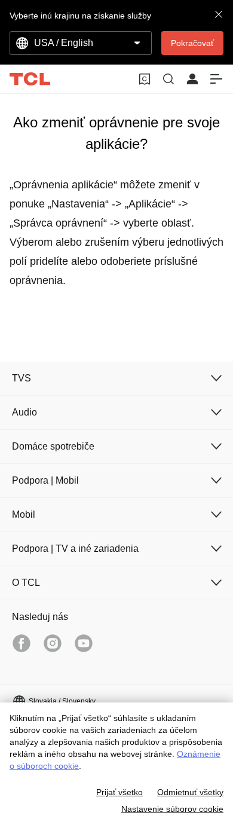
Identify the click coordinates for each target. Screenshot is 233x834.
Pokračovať (192, 43)
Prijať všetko (119, 792)
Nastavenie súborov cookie (172, 809)
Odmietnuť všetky (190, 792)
